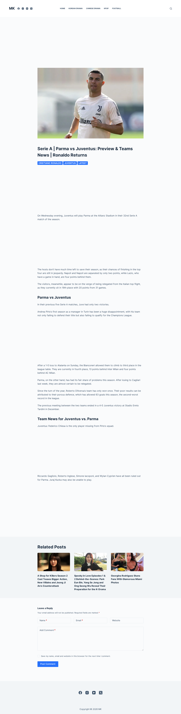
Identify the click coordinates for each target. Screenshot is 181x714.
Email (79, 620)
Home (62, 8)
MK (12, 8)
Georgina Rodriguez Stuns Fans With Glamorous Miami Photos (126, 579)
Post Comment (47, 664)
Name (43, 620)
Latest (83, 163)
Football (116, 8)
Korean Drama (76, 8)
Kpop (106, 8)
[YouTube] (27, 8)
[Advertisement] (90, 38)
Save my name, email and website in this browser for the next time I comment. (76, 656)
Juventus (70, 163)
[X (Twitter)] (31, 8)
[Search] (171, 8)
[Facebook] (19, 8)
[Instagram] (23, 8)
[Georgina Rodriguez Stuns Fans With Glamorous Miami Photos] (127, 562)
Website (116, 620)
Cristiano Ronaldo (50, 163)
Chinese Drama (93, 8)
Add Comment (47, 630)
